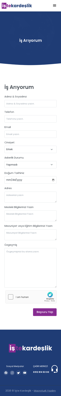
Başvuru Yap (45, 312)
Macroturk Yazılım (45, 390)
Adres (8, 188)
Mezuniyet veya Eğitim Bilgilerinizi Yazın (28, 226)
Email (7, 127)
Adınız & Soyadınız (15, 96)
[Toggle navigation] (55, 5)
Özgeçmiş (10, 245)
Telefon (9, 112)
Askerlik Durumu (14, 157)
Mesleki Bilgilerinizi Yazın (19, 207)
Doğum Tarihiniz (14, 173)
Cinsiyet (9, 142)
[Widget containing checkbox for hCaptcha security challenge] (31, 296)
